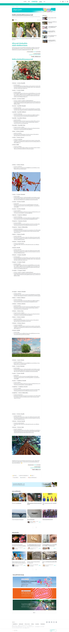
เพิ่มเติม (34, 612)
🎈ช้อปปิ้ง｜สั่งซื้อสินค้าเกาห (35, 56)
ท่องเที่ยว (13, 6)
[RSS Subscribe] (16, 630)
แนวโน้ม (17, 6)
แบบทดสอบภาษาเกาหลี (52, 630)
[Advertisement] (26, 156)
